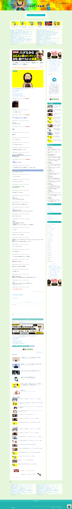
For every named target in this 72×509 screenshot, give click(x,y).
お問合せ (56, 506)
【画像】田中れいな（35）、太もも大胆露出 (43, 35)
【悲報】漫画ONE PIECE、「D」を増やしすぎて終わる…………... (19, 38)
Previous (10, 24)
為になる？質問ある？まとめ (51, 218)
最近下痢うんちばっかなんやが (15, 35)
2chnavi (49, 207)
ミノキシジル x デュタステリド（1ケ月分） (17, 94)
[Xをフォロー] (23, 349)
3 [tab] (37, 29)
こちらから (52, 93)
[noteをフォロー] (27, 349)
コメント (14, 304)
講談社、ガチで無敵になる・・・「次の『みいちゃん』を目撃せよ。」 (20, 36)
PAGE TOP (36, 500)
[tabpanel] (15, 24)
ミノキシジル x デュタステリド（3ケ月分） (17, 95)
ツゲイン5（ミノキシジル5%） (15, 90)
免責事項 (53, 506)
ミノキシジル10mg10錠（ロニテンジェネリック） (18, 337)
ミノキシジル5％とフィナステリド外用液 (17, 93)
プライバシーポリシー (48, 506)
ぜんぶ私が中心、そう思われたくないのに (43, 484)
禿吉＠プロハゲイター (54, 83)
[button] (60, 74)
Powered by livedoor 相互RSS (13, 494)
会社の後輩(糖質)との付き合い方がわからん (43, 39)
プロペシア (13, 92)
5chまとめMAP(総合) (50, 211)
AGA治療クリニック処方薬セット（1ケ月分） (54, 60)
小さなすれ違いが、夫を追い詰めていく (43, 30)
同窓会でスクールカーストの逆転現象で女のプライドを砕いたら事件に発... (20, 39)
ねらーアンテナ (50, 206)
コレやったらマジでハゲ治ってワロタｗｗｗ (36, 15)
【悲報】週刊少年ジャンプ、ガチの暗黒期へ (16, 37)
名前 (13, 314)
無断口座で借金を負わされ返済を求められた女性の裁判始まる (46, 34)
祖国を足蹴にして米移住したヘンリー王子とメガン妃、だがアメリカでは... (20, 34)
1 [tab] (34, 29)
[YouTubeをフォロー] (25, 349)
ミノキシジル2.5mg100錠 (15, 91)
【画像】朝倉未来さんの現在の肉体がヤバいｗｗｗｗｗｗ (18, 33)
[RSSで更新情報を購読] (32, 349)
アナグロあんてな (50, 208)
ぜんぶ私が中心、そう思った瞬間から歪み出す (17, 30)
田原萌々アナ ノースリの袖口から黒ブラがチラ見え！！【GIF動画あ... (21, 490)
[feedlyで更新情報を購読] (30, 349)
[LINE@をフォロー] (28, 349)
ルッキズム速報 (50, 219)
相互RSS (60, 506)
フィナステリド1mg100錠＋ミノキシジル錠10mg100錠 (18, 343)
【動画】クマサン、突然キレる (42, 40)
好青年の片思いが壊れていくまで (16, 484)
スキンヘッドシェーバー (52, 277)
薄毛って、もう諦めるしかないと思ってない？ (37, 506)
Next (61, 24)
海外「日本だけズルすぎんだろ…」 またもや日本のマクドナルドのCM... (21, 492)
